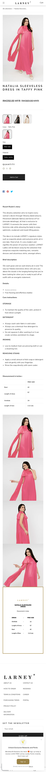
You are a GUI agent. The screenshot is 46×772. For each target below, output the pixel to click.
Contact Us (28, 683)
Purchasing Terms (11, 700)
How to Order (10, 689)
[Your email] (23, 729)
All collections (7, 9)
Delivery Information (9, 713)
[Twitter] (12, 191)
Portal (26, 700)
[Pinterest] (8, 191)
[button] (7, 49)
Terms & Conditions (12, 694)
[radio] (7, 119)
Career (26, 694)
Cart (41, 2)
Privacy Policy (10, 706)
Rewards (27, 689)
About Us (8, 683)
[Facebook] (4, 191)
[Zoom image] (23, 49)
